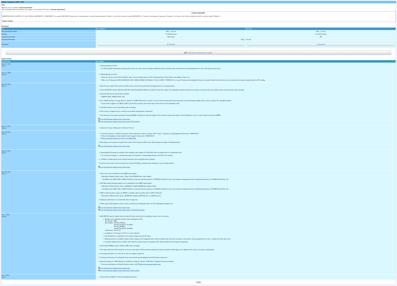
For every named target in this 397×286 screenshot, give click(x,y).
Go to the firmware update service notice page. (115, 119)
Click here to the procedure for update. (200, 53)
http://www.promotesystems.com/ (150, 264)
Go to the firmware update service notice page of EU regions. (120, 121)
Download (172, 44)
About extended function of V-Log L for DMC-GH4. (119, 138)
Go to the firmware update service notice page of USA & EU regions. (122, 210)
